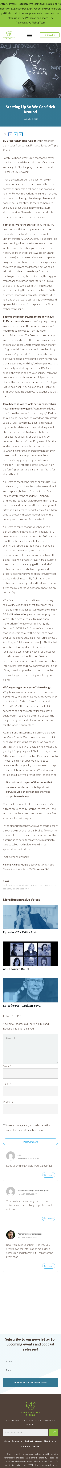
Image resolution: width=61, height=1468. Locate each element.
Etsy (5, 417)
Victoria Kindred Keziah (15, 864)
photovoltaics (30, 377)
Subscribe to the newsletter (31, 1382)
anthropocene (31, 326)
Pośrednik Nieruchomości (29, 1233)
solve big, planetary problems (33, 198)
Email (7, 1083)
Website (8, 1101)
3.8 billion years (44, 252)
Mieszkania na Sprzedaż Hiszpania (33, 1190)
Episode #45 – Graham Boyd (30, 994)
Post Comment (30, 1141)
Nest (10, 486)
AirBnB (43, 536)
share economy (13, 363)
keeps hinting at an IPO (22, 647)
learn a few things (28, 271)
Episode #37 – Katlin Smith (30, 921)
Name (7, 1066)
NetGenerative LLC (39, 869)
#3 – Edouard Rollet (30, 957)
